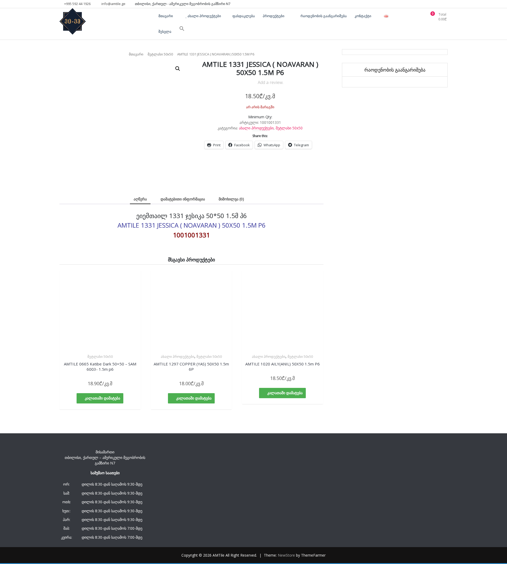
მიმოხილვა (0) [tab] (231, 198)
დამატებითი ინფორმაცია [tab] (183, 198)
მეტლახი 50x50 (160, 54)
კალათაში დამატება (102, 398)
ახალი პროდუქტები (256, 127)
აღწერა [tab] (140, 198)
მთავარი (136, 54)
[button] (177, 68)
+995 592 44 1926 (77, 3)
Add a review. (270, 82)
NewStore (286, 555)
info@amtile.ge (113, 3)
